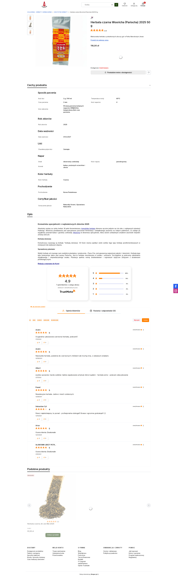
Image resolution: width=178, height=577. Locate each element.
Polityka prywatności (110, 553)
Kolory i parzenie (134, 553)
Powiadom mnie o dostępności (119, 72)
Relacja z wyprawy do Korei (48, 264)
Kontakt (80, 559)
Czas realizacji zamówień (35, 559)
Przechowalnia (58, 555)
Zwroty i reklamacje (110, 551)
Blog (79, 551)
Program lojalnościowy (136, 555)
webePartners (83, 563)
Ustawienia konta (58, 553)
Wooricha (76, 233)
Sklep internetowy (88, 574)
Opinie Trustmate (84, 565)
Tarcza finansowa (84, 557)
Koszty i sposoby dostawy (36, 557)
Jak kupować (133, 551)
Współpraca (82, 553)
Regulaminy (133, 557)
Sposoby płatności (33, 555)
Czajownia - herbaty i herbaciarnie (39, 12)
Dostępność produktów (35, 551)
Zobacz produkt (53, 535)
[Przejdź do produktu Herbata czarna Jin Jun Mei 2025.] (53, 497)
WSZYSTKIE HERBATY (61, 12)
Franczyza (81, 555)
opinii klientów (67, 285)
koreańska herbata (88, 228)
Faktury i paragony (33, 553)
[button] (116, 4)
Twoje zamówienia (59, 551)
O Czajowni (82, 561)
